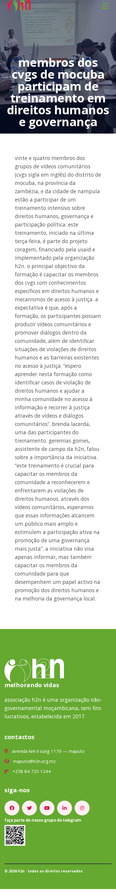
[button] (105, 6)
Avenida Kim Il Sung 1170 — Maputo (47, 751)
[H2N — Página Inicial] (19, 5)
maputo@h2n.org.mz (34, 761)
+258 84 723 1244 (31, 771)
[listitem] (11, 808)
